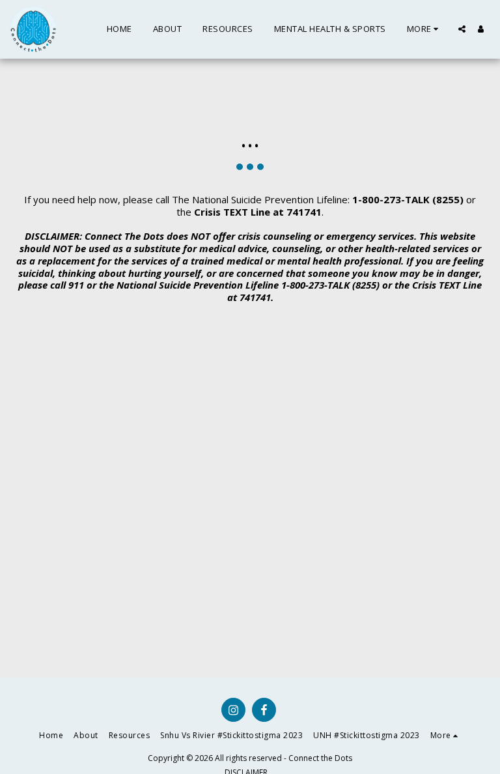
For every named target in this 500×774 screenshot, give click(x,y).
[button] (462, 29)
